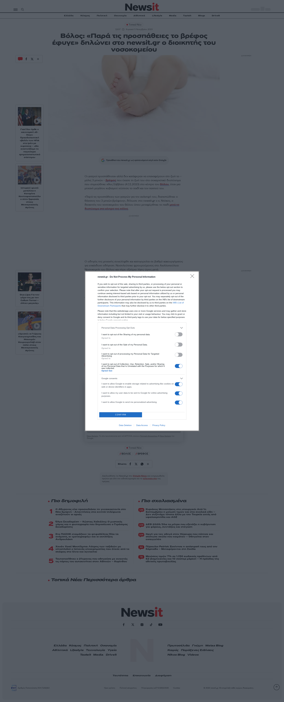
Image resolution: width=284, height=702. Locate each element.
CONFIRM (120, 415)
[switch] (179, 334)
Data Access (142, 425)
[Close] (193, 277)
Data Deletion (125, 425)
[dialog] (142, 351)
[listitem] (142, 327)
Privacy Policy (158, 425)
